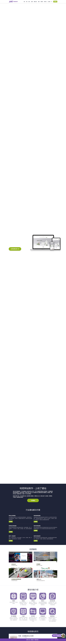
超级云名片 (35, 1)
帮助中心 (45, 1)
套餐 (38, 1)
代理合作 (42, 1)
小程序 (32, 1)
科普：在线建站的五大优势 (25, 636)
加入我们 (49, 1)
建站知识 (26, 637)
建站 (29, 1)
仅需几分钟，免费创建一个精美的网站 (33, 639)
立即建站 (33, 500)
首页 (24, 1)
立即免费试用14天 (15, 249)
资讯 (26, 1)
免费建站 (55, 1)
